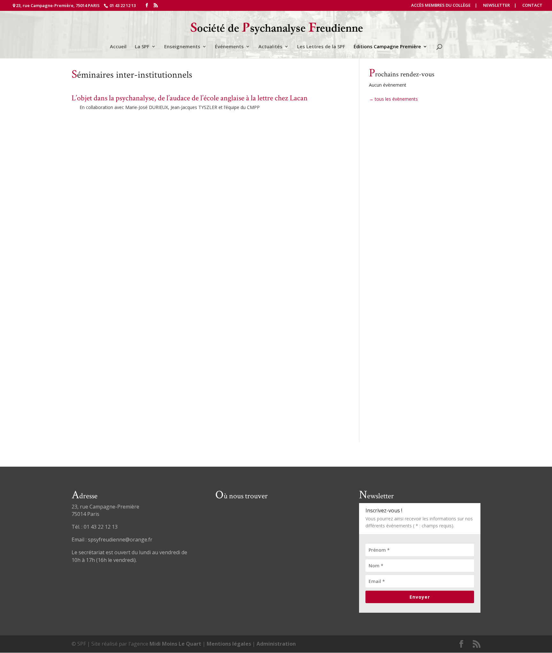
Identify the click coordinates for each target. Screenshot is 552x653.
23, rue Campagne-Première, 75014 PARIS (58, 5)
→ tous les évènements (393, 99)
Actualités (270, 47)
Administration (276, 643)
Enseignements (182, 47)
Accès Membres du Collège (441, 5)
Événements (229, 47)
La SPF (142, 47)
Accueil (118, 47)
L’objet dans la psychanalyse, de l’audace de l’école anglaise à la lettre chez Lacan (190, 98)
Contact (532, 5)
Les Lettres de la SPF (321, 47)
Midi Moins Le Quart (175, 643)
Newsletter (496, 5)
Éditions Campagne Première (387, 47)
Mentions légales (229, 643)
